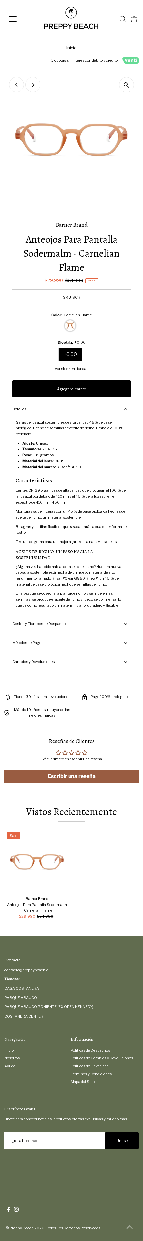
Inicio (71, 47)
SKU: (67, 297)
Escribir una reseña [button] (72, 776)
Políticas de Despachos (90, 1050)
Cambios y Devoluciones (33, 661)
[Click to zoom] (126, 84)
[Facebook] (9, 1210)
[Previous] (16, 84)
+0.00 (70, 354)
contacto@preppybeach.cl (26, 970)
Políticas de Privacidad (90, 1066)
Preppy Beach (21, 1228)
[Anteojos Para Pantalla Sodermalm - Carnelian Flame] (37, 861)
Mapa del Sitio (83, 1081)
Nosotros (12, 1058)
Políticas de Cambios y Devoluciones (102, 1058)
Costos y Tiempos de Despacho (39, 623)
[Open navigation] (20, 19)
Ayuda (9, 1066)
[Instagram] (16, 1210)
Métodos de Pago (26, 642)
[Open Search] (123, 19)
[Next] (32, 84)
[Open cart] (134, 19)
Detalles (19, 409)
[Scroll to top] (129, 1227)
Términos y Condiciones (91, 1074)
